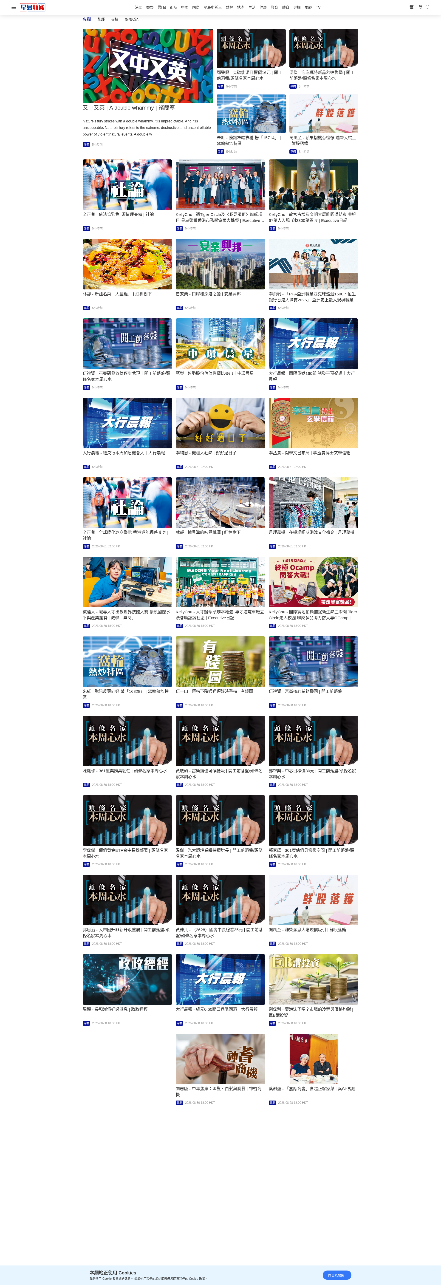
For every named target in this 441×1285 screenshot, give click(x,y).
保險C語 (132, 19)
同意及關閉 (336, 1275)
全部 (101, 19)
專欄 (115, 19)
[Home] (32, 7)
